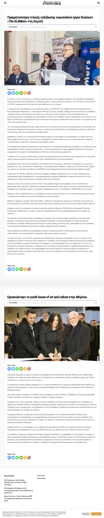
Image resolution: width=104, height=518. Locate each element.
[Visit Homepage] (52, 3)
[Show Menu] (5, 3)
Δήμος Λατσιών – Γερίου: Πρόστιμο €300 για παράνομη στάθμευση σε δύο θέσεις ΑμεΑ (18, 498)
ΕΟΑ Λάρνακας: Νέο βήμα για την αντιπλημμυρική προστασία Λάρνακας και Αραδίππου (18, 490)
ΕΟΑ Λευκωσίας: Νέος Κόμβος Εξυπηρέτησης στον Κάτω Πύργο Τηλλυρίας (15, 482)
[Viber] (29, 93)
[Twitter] (13, 93)
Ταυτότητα (41, 475)
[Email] (21, 93)
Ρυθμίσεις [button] (86, 514)
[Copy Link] (25, 93)
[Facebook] (9, 93)
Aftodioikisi (13, 27)
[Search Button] (99, 3)
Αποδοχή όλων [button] (96, 514)
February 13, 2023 (25, 27)
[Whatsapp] (17, 93)
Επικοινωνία (41, 478)
